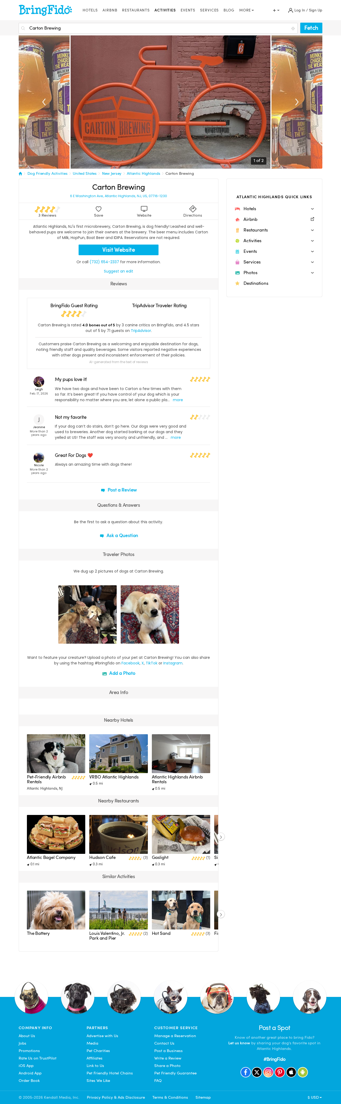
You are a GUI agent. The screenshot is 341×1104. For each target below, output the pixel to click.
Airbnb (110, 10)
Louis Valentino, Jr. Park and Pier (107, 936)
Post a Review (122, 490)
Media (92, 1043)
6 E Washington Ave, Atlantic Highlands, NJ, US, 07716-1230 (118, 196)
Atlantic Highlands (143, 173)
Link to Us (95, 1065)
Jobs (22, 1043)
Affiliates (95, 1058)
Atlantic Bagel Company (51, 857)
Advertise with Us (102, 1035)
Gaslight (160, 857)
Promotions (29, 1050)
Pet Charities (98, 1050)
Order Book (29, 1080)
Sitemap (203, 1097)
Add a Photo (121, 673)
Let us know (239, 1043)
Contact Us (164, 1043)
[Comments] (71, 639)
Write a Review (167, 1058)
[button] (274, 209)
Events (188, 10)
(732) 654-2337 (104, 262)
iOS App (26, 1065)
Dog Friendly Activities (47, 173)
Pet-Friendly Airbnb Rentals (46, 779)
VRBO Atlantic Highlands (113, 777)
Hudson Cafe (102, 857)
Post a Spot (274, 1028)
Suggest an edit (118, 271)
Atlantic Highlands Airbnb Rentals (177, 779)
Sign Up (315, 10)
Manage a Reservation (175, 1035)
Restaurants (136, 10)
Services (209, 10)
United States (85, 173)
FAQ (158, 1080)
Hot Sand (161, 933)
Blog (229, 10)
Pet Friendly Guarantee (175, 1073)
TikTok (151, 663)
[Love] (63, 639)
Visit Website (118, 249)
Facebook (130, 663)
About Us (27, 1035)
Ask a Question (121, 535)
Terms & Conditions (170, 1097)
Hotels (90, 10)
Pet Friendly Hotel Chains (110, 1073)
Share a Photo (167, 1065)
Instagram (172, 663)
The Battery (38, 933)
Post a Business (168, 1050)
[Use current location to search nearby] (294, 28)
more (178, 400)
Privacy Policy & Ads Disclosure (116, 1097)
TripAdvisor (141, 330)
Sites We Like (98, 1080)
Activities (165, 10)
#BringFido (274, 1059)
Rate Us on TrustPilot (37, 1058)
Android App (30, 1073)
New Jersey (112, 173)
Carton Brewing (179, 173)
